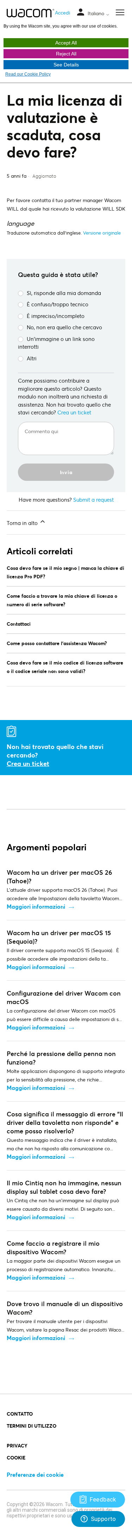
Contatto (20, 1413)
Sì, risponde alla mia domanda (64, 292)
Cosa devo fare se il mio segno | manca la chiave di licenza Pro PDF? (65, 572)
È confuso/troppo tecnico (57, 304)
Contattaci (19, 623)
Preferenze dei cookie (35, 1474)
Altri (32, 358)
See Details (66, 64)
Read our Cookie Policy (28, 74)
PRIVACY (17, 1445)
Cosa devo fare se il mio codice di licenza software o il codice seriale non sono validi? (65, 666)
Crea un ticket (74, 412)
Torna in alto (23, 522)
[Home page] (30, 13)
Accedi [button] (62, 13)
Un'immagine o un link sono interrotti (56, 342)
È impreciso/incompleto (55, 315)
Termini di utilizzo (31, 1425)
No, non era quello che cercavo (64, 327)
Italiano (97, 13)
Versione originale (102, 233)
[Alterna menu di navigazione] (80, 12)
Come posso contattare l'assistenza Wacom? (57, 643)
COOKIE (16, 1457)
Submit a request (93, 499)
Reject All (66, 54)
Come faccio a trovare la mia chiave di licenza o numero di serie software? (62, 600)
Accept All (66, 43)
